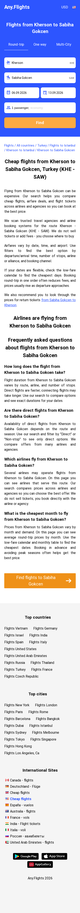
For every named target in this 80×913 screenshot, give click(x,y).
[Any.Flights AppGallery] (40, 867)
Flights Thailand (42, 663)
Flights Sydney (15, 732)
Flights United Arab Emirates (25, 656)
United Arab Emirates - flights (32, 842)
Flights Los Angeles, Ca (21, 753)
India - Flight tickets (25, 824)
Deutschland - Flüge (25, 786)
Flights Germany (45, 628)
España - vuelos (21, 805)
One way (39, 44)
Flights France (41, 670)
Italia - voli (18, 830)
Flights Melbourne (45, 732)
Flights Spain (13, 642)
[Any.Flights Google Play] (26, 858)
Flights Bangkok (48, 719)
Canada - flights (21, 780)
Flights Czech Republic (21, 676)
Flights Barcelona (17, 719)
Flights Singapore (43, 739)
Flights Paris (13, 712)
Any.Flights (17, 7)
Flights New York (16, 705)
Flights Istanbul (40, 726)
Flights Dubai (14, 726)
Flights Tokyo (14, 739)
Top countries (38, 617)
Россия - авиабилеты (27, 836)
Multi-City (63, 44)
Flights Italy (38, 642)
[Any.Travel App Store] (54, 858)
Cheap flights (20, 793)
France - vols (19, 818)
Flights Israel (14, 635)
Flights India (38, 635)
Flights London (46, 705)
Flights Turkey (15, 670)
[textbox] (40, 62)
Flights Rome (38, 712)
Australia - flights (22, 811)
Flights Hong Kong (18, 746)
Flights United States (20, 649)
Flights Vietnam (16, 628)
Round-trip (16, 44)
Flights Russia (14, 663)
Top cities (37, 693)
